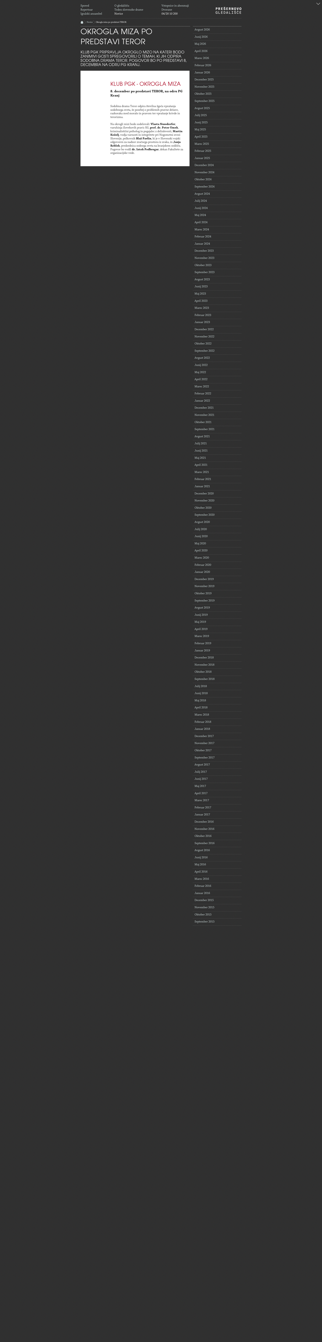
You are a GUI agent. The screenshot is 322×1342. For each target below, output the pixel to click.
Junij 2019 (201, 615)
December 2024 (204, 165)
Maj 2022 (200, 372)
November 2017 (204, 743)
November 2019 (204, 586)
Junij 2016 (201, 857)
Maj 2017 (200, 786)
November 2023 (204, 258)
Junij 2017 (201, 779)
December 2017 (204, 736)
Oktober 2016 (203, 836)
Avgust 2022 (202, 358)
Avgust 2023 (202, 279)
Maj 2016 (200, 864)
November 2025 (204, 86)
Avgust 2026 (202, 29)
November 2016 (204, 829)
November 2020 (204, 500)
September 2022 (204, 351)
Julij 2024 (201, 201)
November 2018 (204, 664)
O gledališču (121, 5)
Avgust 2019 (202, 607)
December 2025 (204, 79)
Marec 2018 (202, 714)
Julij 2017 (201, 772)
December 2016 (204, 821)
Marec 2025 (202, 144)
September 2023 (204, 272)
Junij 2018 (201, 693)
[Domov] (228, 10)
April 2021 (201, 465)
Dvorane (167, 9)
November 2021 (204, 415)
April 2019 (201, 629)
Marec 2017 (202, 800)
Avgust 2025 (202, 108)
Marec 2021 (202, 472)
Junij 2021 (201, 450)
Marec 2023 (202, 308)
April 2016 (201, 871)
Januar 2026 (202, 72)
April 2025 (201, 136)
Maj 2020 (200, 543)
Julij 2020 (201, 529)
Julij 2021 (201, 443)
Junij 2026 (201, 37)
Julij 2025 (201, 115)
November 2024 (204, 172)
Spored (84, 5)
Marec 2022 (202, 386)
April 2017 (201, 793)
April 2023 (201, 301)
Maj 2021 (200, 458)
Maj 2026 (200, 44)
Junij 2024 (201, 208)
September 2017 (204, 757)
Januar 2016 (202, 893)
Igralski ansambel (91, 13)
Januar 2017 (202, 814)
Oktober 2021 (203, 422)
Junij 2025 (201, 122)
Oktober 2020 (203, 507)
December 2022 (204, 329)
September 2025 (204, 101)
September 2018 (204, 679)
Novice (118, 13)
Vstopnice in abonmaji (175, 5)
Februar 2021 (203, 479)
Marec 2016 (202, 879)
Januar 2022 (202, 400)
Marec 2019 (202, 636)
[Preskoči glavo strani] (318, 4)
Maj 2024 (200, 215)
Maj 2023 (200, 293)
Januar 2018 (202, 729)
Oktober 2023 (203, 265)
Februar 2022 (203, 393)
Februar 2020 (203, 565)
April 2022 (201, 379)
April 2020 (201, 550)
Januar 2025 (202, 158)
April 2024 (201, 222)
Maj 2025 (200, 129)
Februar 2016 (203, 886)
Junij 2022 (201, 365)
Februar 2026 (203, 65)
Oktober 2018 (203, 672)
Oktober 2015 (203, 914)
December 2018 (204, 657)
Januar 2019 (202, 650)
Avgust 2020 (202, 522)
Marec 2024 (202, 229)
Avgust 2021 (202, 436)
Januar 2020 (202, 572)
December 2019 (204, 579)
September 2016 (204, 843)
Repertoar (86, 9)
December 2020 (204, 493)
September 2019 (204, 600)
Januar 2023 (202, 322)
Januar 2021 (202, 486)
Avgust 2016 (202, 850)
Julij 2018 (201, 686)
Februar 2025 (203, 151)
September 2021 (204, 429)
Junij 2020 (201, 536)
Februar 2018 (203, 722)
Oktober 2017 (203, 750)
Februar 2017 (203, 807)
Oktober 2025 (203, 93)
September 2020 (204, 515)
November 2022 (204, 336)
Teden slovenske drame (128, 9)
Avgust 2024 (202, 194)
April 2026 (201, 51)
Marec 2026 (202, 58)
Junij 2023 (201, 286)
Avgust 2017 (202, 764)
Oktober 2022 (203, 343)
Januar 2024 (202, 243)
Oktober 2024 (203, 179)
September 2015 (204, 921)
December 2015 (204, 900)
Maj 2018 (200, 700)
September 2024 (204, 186)
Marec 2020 (202, 557)
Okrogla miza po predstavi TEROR (111, 22)
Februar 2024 (203, 236)
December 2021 (204, 407)
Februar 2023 (203, 315)
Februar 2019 (203, 643)
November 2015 (204, 907)
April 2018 (201, 707)
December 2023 (204, 250)
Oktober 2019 (203, 593)
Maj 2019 (200, 622)
